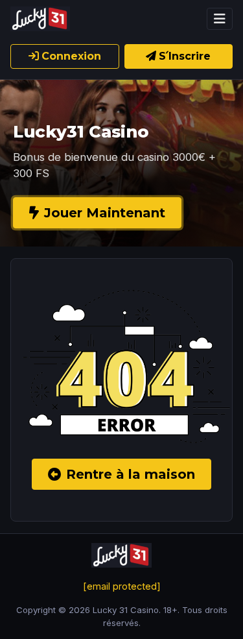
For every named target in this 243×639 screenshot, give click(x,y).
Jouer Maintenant (104, 213)
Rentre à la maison (130, 474)
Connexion (71, 56)
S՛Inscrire (185, 56)
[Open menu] (220, 19)
